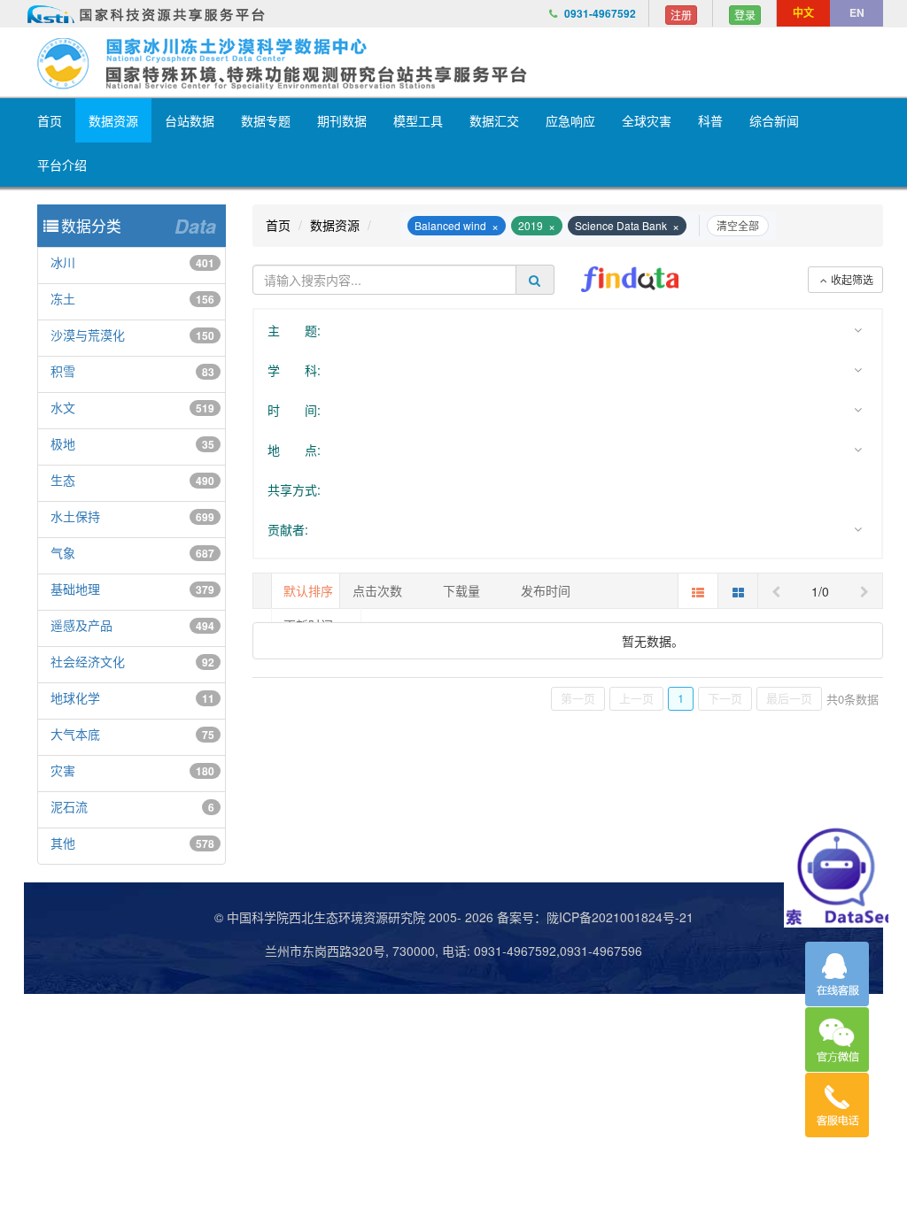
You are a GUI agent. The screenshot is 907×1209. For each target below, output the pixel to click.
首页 (49, 120)
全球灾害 (646, 120)
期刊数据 (342, 120)
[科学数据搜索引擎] (629, 279)
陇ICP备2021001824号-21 (620, 917)
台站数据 (189, 120)
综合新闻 (774, 120)
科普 (710, 120)
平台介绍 (62, 164)
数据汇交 (494, 120)
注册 (681, 14)
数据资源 (113, 120)
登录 (745, 14)
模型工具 (418, 120)
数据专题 (266, 120)
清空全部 (738, 225)
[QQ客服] (837, 974)
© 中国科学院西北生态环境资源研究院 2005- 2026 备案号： (380, 917)
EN (856, 12)
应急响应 (570, 120)
